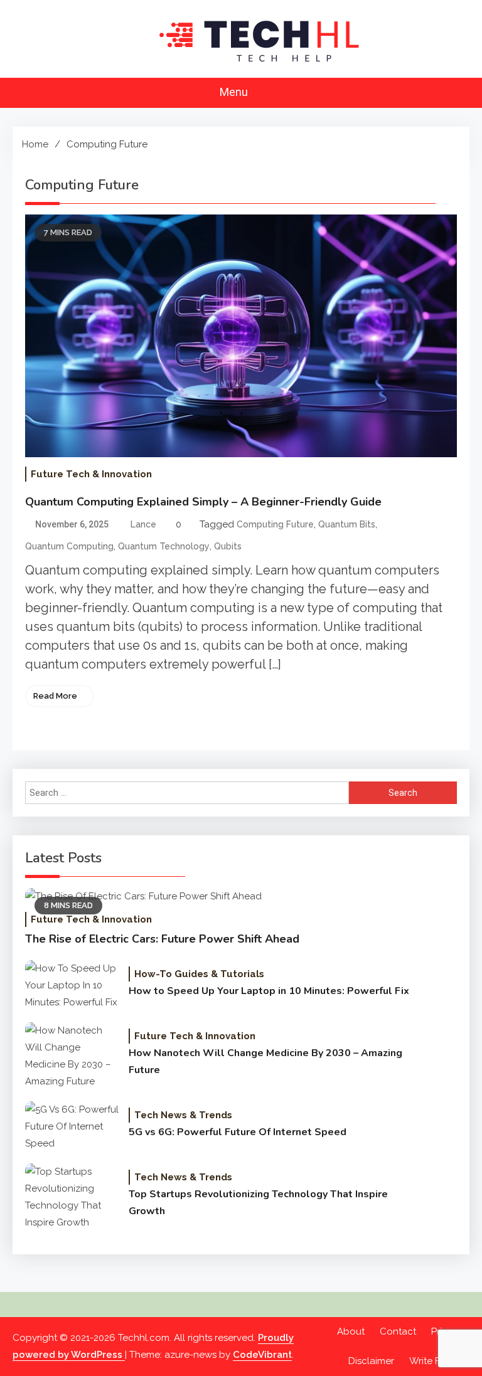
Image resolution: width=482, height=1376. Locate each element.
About (351, 1331)
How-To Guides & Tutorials (199, 974)
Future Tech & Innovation (91, 474)
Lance (143, 524)
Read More (55, 696)
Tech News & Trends (183, 1115)
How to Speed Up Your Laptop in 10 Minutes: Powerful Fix (269, 991)
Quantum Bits (346, 524)
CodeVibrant (262, 1354)
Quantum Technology (164, 546)
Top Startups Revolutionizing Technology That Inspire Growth (258, 1202)
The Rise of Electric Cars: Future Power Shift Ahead (162, 938)
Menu (235, 91)
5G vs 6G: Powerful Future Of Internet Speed (237, 1132)
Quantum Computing (69, 546)
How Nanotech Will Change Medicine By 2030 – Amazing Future (265, 1061)
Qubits (228, 546)
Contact (398, 1331)
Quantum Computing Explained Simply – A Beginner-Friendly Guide (203, 501)
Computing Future (275, 524)
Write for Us (436, 1361)
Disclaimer (371, 1361)
